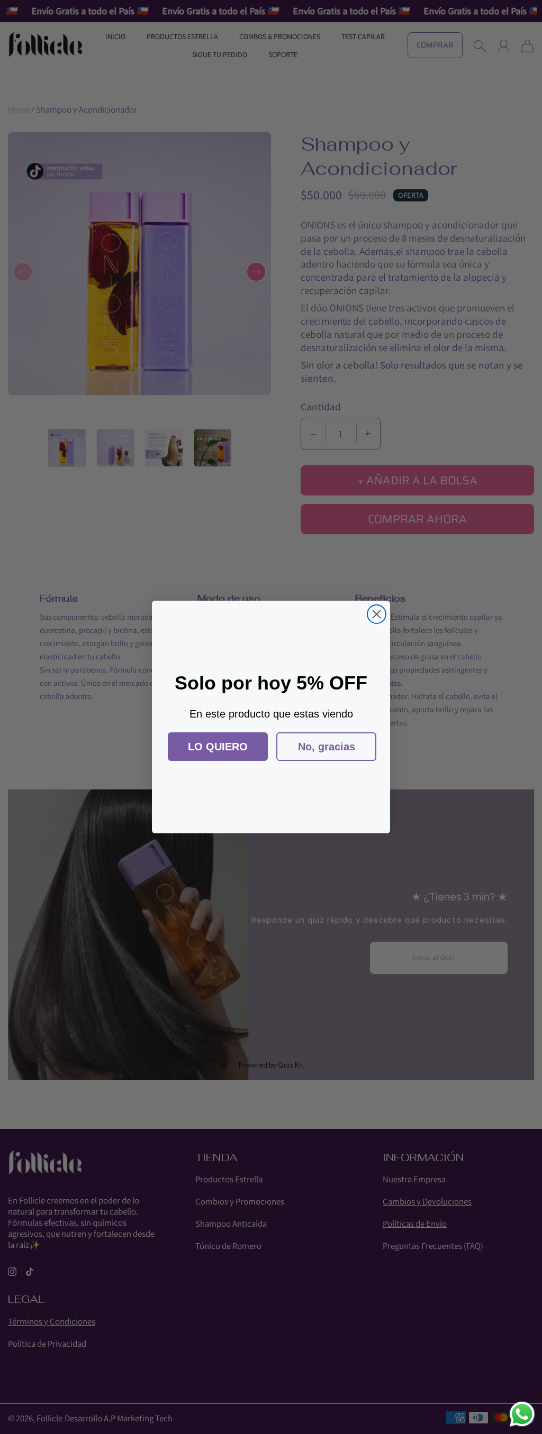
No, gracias (326, 746)
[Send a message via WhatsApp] (522, 1414)
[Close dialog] (376, 614)
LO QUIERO (218, 746)
